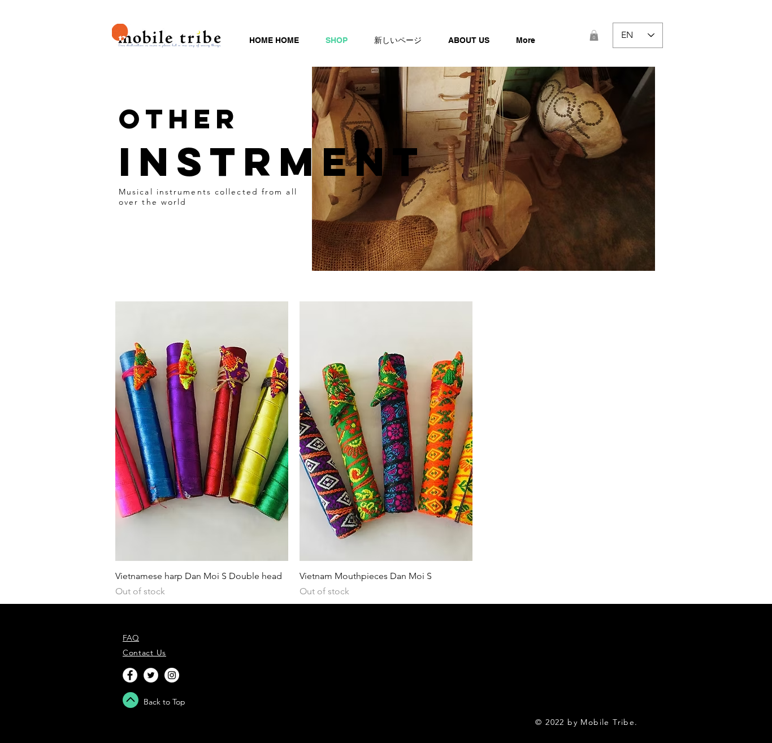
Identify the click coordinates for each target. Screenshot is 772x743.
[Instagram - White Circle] (171, 675)
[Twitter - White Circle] (151, 675)
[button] (593, 35)
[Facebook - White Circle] (130, 675)
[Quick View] (201, 431)
